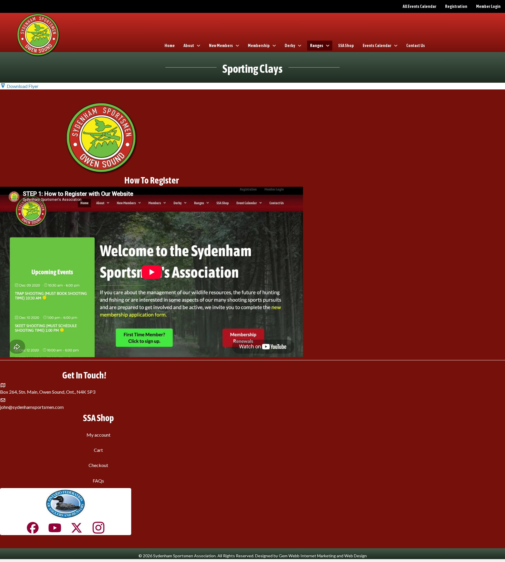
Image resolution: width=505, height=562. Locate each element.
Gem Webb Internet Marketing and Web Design (323, 555)
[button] (19, 86)
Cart (98, 450)
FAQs (98, 480)
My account (98, 435)
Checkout (98, 465)
